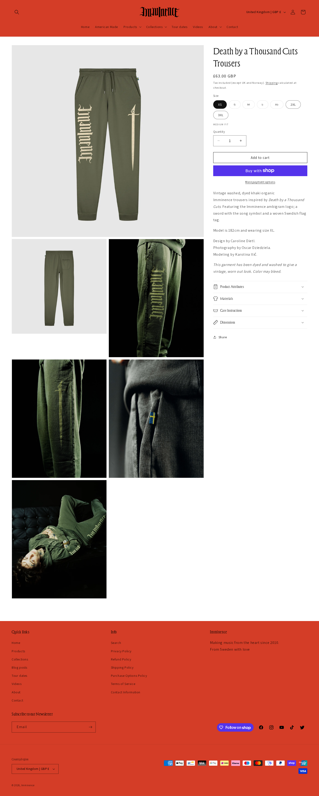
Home (16, 643)
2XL (293, 104)
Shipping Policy (122, 667)
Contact (17, 700)
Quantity (219, 131)
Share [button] (223, 337)
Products (18, 651)
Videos (17, 684)
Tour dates (19, 676)
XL (279, 105)
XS (220, 104)
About (16, 692)
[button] (17, 12)
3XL (220, 115)
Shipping (272, 82)
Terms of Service (123, 684)
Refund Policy (121, 659)
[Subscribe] (90, 727)
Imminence (28, 785)
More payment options (260, 181)
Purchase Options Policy (129, 676)
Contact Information (125, 692)
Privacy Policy (121, 651)
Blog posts (19, 667)
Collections (20, 659)
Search (116, 643)
